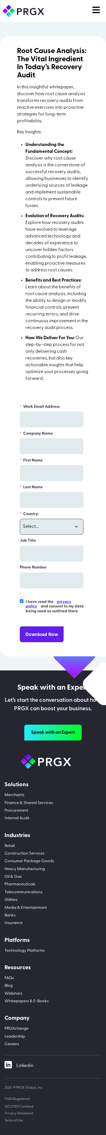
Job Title (28, 541)
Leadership (15, 1036)
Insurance (14, 923)
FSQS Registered (17, 1099)
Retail (10, 846)
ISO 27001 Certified (19, 1106)
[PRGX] (53, 761)
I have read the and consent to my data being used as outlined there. (55, 607)
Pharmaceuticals (20, 884)
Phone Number (33, 567)
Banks (10, 915)
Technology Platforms (25, 951)
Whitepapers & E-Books (27, 1001)
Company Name (36, 434)
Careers (12, 1044)
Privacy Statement (19, 1113)
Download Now (41, 634)
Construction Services (24, 853)
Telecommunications (23, 892)
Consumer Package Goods (29, 861)
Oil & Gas (13, 877)
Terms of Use (14, 1120)
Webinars (13, 994)
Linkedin (24, 1066)
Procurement (16, 811)
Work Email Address (40, 407)
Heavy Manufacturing (25, 869)
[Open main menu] (96, 10)
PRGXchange (17, 1029)
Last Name (31, 487)
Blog (9, 986)
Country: (29, 514)
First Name (31, 460)
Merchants (14, 795)
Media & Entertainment (26, 908)
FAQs (9, 978)
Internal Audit (17, 818)
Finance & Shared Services (29, 803)
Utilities (11, 900)
